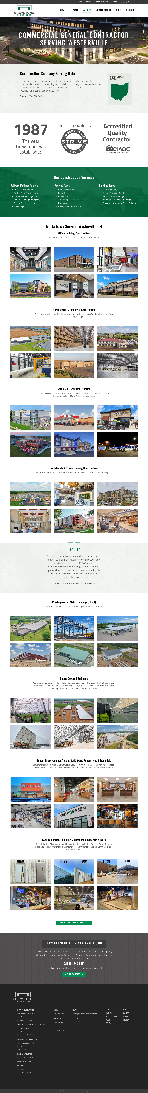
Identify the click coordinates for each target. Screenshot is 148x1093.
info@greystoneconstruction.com (85, 1014)
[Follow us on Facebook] (74, 1022)
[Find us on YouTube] (78, 1022)
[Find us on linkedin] (76, 1022)
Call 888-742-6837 (74, 964)
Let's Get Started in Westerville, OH (74, 943)
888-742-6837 (36, 96)
